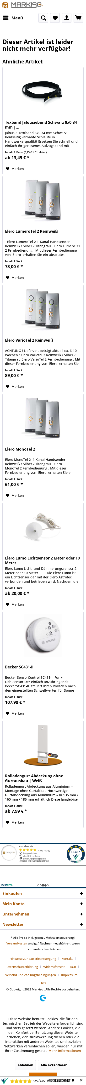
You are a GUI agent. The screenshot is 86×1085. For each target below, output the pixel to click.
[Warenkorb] (78, 18)
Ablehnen (25, 1065)
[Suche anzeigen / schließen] (43, 18)
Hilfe (43, 983)
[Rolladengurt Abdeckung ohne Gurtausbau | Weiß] (43, 744)
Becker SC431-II (19, 667)
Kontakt (67, 958)
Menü (17, 18)
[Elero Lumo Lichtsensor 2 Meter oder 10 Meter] (43, 526)
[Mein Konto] (66, 18)
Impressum (69, 975)
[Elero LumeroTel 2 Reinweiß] (43, 200)
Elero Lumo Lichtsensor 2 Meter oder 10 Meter (42, 560)
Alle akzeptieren (54, 1065)
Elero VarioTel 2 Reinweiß (29, 340)
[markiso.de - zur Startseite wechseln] (22, 6)
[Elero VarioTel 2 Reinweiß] (43, 309)
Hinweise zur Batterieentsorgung (33, 958)
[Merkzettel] (55, 18)
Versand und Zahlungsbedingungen (30, 975)
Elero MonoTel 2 (20, 449)
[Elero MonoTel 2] (43, 418)
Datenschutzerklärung (22, 967)
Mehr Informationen (64, 1050)
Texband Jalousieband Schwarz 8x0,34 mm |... (41, 125)
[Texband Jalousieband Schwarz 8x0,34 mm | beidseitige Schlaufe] (43, 91)
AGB (73, 967)
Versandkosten (16, 943)
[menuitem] (12, 18)
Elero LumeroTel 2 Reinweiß (31, 231)
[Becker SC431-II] (43, 635)
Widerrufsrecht (54, 967)
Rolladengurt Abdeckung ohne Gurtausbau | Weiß (34, 778)
